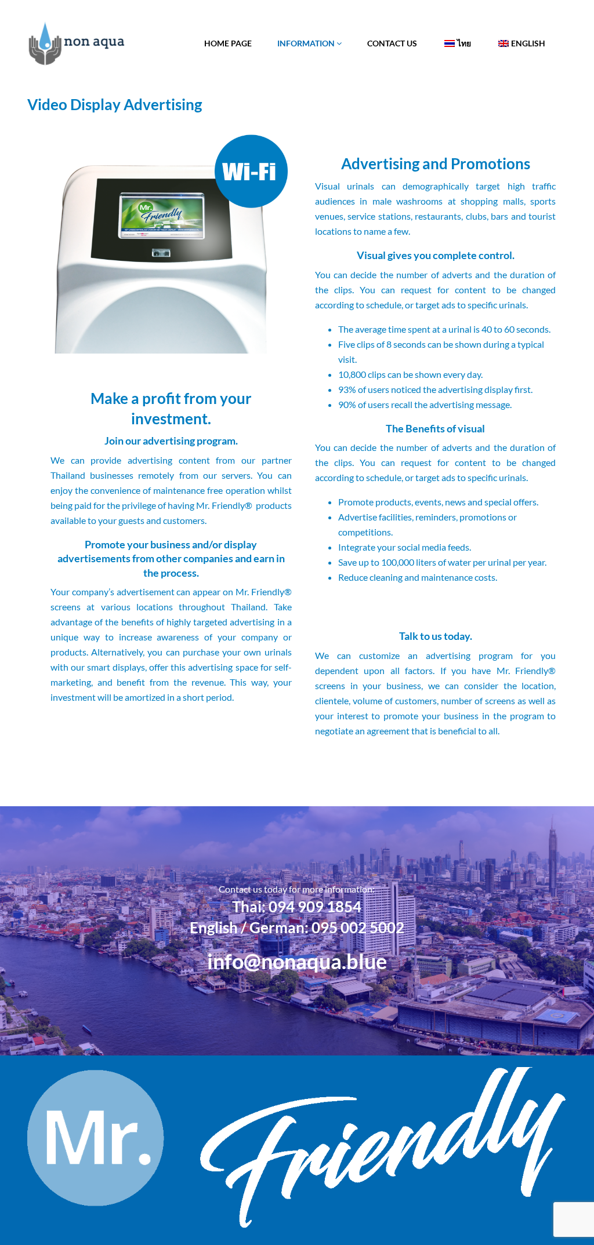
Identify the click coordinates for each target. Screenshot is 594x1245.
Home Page (228, 43)
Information (306, 43)
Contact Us (392, 43)
